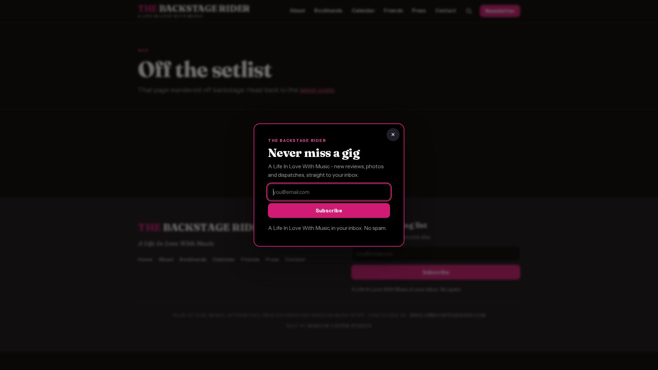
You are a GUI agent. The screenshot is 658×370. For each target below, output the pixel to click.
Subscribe (329, 210)
